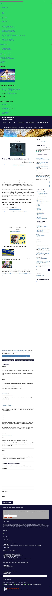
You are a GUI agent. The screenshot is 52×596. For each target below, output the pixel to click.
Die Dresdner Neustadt (4, 44)
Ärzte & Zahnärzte (40, 199)
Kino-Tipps (3, 16)
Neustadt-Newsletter (5, 112)
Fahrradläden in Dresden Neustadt (8, 30)
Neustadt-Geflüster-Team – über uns (8, 108)
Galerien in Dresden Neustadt (7, 34)
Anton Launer (4, 88)
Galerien (38, 205)
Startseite (1, 2)
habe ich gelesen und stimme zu (10, 514)
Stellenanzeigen (3, 61)
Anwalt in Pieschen (7, 539)
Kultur (3, 12)
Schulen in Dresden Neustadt (7, 36)
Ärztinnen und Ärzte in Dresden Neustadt (9, 27)
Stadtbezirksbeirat (5, 7)
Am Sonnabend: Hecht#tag (42, 258)
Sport (3, 13)
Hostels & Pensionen (40, 210)
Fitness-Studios (40, 203)
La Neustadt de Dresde (6, 47)
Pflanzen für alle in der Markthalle (14, 89)
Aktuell (1, 3)
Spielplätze (39, 209)
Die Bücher (22, 125)
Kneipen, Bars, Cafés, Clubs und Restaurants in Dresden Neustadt (13, 35)
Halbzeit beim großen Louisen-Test (14, 88)
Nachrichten (17, 161)
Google (30, 162)
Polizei (3, 5)
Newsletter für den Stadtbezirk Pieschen (10, 543)
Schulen (38, 206)
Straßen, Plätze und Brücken (42, 218)
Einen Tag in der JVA (8, 92)
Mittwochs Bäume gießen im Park (9, 556)
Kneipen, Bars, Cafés (40, 212)
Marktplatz (2, 62)
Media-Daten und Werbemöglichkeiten (8, 109)
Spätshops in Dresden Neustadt (7, 38)
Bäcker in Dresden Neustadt (7, 29)
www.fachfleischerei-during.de (15, 209)
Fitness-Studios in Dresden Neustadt (8, 31)
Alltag (1, 9)
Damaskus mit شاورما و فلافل (8, 360)
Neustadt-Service (3, 23)
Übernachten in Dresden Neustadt (8, 40)
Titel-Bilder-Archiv (5, 21)
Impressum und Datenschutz (7, 105)
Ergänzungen (4, 468)
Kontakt (1, 53)
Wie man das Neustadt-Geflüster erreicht (7, 58)
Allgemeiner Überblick (41, 191)
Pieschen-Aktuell (38, 545)
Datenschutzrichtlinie (7, 512)
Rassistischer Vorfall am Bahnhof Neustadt (11, 555)
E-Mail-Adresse (4, 491)
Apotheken (39, 197)
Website (3, 496)
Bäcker (38, 200)
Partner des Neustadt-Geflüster (5, 54)
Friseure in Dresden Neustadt (7, 32)
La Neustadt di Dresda (6, 48)
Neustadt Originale (5, 20)
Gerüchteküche (4, 14)
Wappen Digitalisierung (7, 540)
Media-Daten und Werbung (5, 57)
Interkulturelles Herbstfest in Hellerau (24, 360)
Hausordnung (4, 104)
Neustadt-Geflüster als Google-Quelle (42, 176)
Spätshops (39, 208)
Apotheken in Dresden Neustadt (7, 26)
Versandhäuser (6, 544)
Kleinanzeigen (2, 59)
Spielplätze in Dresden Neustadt (7, 39)
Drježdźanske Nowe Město (6, 49)
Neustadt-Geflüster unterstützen (5, 52)
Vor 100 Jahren (4, 17)
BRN (2, 18)
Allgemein (2, 63)
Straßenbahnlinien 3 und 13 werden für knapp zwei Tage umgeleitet (14, 558)
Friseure (38, 204)
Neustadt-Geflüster (8, 118)
